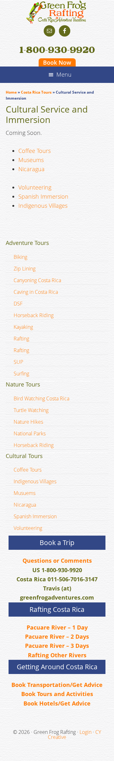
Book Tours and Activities (57, 694)
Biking (20, 256)
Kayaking (23, 326)
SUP (18, 361)
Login (85, 732)
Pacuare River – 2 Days (57, 636)
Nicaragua (31, 169)
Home (11, 92)
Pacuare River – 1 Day (57, 627)
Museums (31, 160)
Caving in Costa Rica (36, 291)
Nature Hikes (28, 421)
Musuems (24, 493)
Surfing (21, 373)
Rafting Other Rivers (57, 655)
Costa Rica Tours (36, 92)
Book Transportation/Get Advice (57, 684)
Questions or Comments (57, 560)
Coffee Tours (34, 150)
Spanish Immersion (43, 196)
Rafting (21, 338)
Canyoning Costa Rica (37, 280)
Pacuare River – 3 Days (57, 645)
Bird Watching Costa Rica (41, 398)
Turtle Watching (31, 410)
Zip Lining (24, 268)
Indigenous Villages (42, 205)
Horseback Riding (34, 315)
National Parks (30, 433)
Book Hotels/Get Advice (57, 703)
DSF (18, 303)
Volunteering (34, 187)
